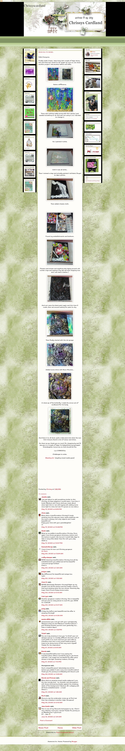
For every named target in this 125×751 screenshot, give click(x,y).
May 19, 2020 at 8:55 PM (51, 509)
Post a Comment (46, 720)
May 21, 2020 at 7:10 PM (51, 662)
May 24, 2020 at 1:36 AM (51, 692)
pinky (43, 609)
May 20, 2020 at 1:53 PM (51, 629)
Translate (95, 118)
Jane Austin (45, 706)
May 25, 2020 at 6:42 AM (51, 702)
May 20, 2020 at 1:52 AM (51, 578)
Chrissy (93, 51)
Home (60, 728)
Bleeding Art (49, 458)
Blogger (74, 741)
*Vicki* (43, 633)
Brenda (43, 651)
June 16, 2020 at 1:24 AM (51, 717)
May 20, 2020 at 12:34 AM (52, 553)
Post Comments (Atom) (65, 732)
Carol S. (44, 582)
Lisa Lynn (44, 596)
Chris (43, 513)
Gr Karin (44, 551)
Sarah (43, 531)
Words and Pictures (48, 678)
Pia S (43, 696)
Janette (44, 497)
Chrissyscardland (34, 5)
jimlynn (44, 571)
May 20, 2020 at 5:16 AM (51, 592)
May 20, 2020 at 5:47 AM (51, 605)
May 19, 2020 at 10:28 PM (52, 527)
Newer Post (43, 728)
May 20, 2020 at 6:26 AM (52, 615)
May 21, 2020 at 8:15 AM (51, 647)
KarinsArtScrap (47, 547)
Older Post (76, 728)
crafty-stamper (46, 557)
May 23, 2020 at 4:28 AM (51, 674)
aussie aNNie (46, 619)
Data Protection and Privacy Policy (92, 180)
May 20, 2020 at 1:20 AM (51, 568)
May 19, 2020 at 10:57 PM (51, 543)
